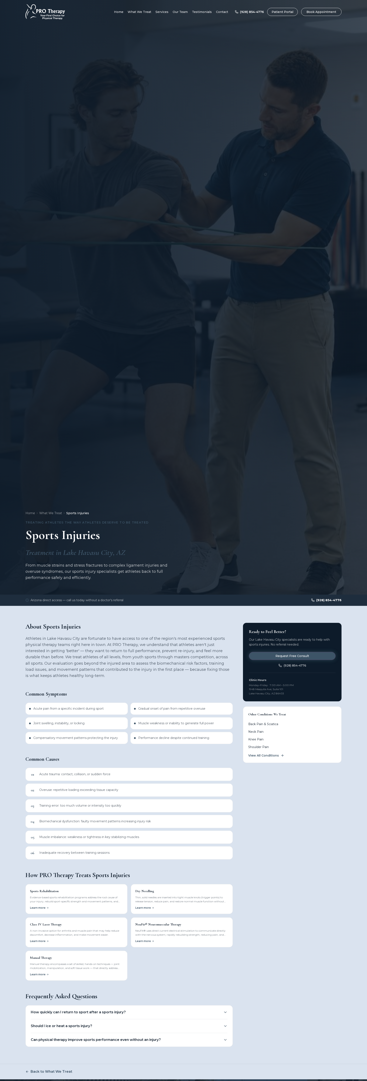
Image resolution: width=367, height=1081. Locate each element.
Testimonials (202, 12)
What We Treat (139, 12)
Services (161, 12)
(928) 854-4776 (252, 12)
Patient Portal (282, 12)
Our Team (180, 12)
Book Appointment (321, 12)
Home (118, 12)
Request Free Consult (292, 656)
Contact (222, 12)
